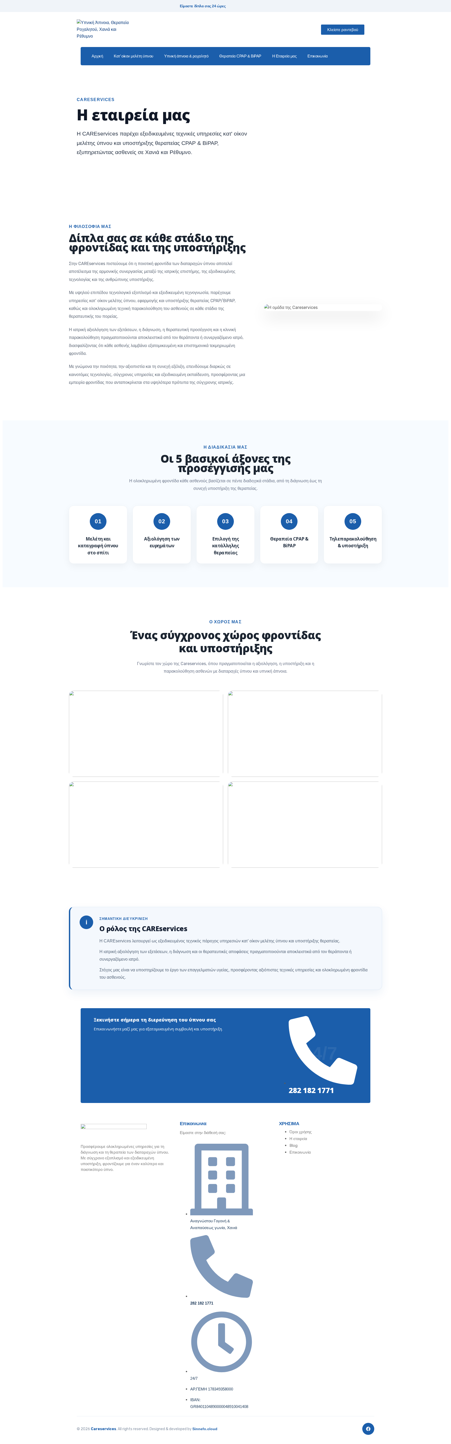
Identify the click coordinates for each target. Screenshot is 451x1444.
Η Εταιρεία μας (284, 56)
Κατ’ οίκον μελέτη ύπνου (133, 56)
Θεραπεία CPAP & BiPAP (240, 56)
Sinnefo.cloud (204, 1429)
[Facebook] (368, 1429)
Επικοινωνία (317, 56)
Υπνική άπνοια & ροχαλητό (186, 56)
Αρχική (97, 56)
